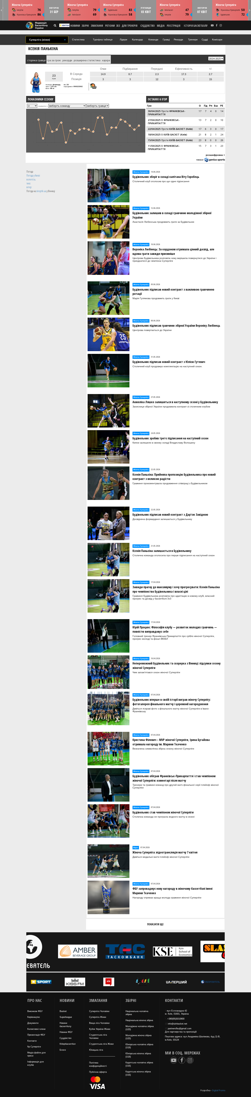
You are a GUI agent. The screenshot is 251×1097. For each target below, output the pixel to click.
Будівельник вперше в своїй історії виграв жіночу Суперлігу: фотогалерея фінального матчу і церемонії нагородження (172, 701)
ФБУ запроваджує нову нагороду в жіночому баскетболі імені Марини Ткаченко (172, 890)
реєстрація (173, 26)
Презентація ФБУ (36, 1035)
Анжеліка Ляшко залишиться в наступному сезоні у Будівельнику (175, 402)
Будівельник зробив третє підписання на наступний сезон (170, 438)
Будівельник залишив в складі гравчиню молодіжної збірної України (172, 215)
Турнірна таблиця (103, 39)
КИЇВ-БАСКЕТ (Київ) (181, 128)
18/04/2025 (154, 134)
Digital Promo (218, 1090)
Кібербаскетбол (68, 1044)
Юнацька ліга (96, 1050)
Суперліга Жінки (97, 1017)
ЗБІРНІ (85, 26)
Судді (205, 39)
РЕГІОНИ (110, 26)
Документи (32, 1023)
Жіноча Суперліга (22, 5)
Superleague (66, 1017)
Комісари (217, 39)
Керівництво (33, 1017)
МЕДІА (161, 26)
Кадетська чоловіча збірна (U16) (139, 1064)
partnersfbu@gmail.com (179, 1028)
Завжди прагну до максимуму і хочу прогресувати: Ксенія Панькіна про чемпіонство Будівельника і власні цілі (176, 589)
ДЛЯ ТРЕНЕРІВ (129, 26)
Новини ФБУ (66, 1032)
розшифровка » (215, 155)
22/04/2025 (154, 128)
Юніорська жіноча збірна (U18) (138, 1055)
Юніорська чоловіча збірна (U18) (139, 1046)
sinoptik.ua (41, 191)
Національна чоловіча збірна (137, 1013)
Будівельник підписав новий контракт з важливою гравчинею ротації (173, 291)
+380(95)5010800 (175, 1018)
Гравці (166, 39)
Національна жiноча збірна (139, 1020)
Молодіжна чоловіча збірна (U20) (140, 1028)
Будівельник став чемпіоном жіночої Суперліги (163, 812)
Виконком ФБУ (35, 1011)
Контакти (32, 1041)
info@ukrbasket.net (177, 1023)
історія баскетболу (196, 26)
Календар (137, 39)
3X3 (118, 26)
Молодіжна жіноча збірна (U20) (138, 1037)
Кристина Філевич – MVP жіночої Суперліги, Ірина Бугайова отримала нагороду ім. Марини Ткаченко (171, 742)
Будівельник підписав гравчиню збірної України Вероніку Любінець (176, 325)
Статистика (78, 39)
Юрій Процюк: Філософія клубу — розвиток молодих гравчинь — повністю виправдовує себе (175, 629)
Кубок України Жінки (99, 1029)
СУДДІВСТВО (147, 26)
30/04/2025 (154, 111)
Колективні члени (36, 1029)
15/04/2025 (154, 140)
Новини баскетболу (65, 1025)
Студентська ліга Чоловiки (98, 1036)
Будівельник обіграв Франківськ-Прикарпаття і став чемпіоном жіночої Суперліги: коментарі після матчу (174, 778)
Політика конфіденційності (98, 1064)
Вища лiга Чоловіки (99, 1023)
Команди (153, 39)
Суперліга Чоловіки (99, 1011)
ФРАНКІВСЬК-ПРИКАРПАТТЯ (164, 121)
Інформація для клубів (35, 1063)
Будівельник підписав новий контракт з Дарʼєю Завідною (170, 514)
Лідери (123, 39)
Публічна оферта (98, 1072)
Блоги (63, 1050)
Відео (135, 847)
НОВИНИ (75, 26)
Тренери (193, 39)
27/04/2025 (154, 120)
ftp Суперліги (34, 1046)
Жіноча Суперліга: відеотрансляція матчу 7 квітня (165, 852)
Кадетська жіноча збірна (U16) (138, 1073)
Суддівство (65, 1038)
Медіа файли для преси (36, 1054)
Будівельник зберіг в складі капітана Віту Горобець (166, 177)
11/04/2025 (154, 145)
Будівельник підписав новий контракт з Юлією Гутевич (169, 362)
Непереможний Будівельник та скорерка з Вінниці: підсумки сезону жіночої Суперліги (177, 665)
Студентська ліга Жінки (101, 1044)
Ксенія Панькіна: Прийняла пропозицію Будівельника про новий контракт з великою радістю (174, 476)
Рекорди (178, 39)
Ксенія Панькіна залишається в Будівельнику (162, 551)
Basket (63, 1011)
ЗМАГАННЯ (97, 26)
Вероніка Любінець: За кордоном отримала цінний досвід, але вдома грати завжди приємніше (173, 251)
